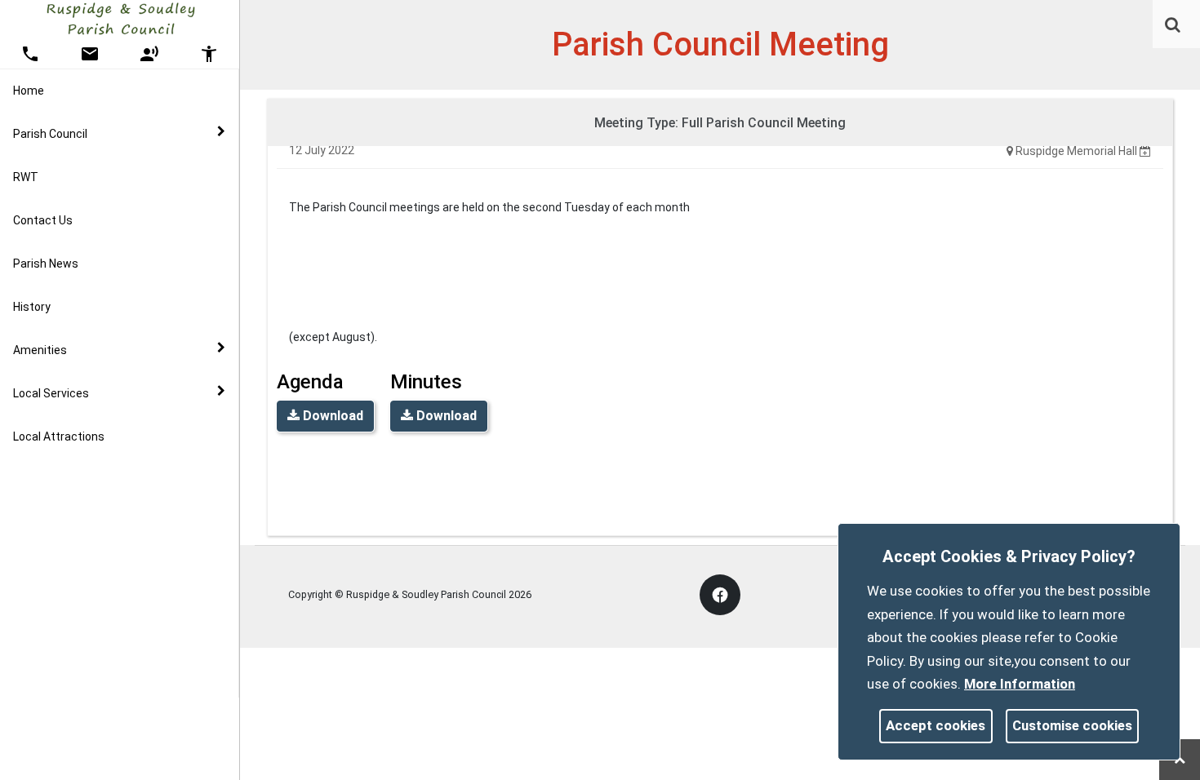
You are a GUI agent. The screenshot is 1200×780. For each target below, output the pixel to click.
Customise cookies (1072, 725)
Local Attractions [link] (58, 436)
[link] (1172, 24)
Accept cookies (935, 725)
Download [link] (331, 415)
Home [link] (28, 90)
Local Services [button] (51, 393)
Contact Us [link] (43, 220)
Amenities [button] (40, 350)
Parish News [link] (45, 263)
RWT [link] (25, 177)
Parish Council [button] (50, 133)
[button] (1174, 26)
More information (1019, 684)
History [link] (32, 306)
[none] (1145, 151)
